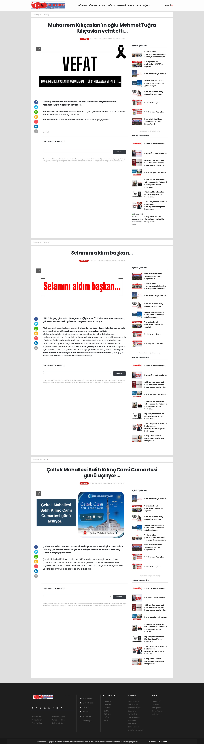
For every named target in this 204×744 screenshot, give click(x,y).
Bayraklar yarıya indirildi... (155, 74)
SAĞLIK (131, 5)
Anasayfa (37, 14)
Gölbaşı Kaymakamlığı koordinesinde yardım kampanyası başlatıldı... (155, 163)
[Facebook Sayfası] (33, 708)
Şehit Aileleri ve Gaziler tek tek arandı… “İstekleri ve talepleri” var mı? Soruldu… (155, 183)
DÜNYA (111, 5)
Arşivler (86, 712)
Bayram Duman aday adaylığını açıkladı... (153, 93)
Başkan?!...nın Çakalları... (155, 153)
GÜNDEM (93, 5)
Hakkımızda (36, 717)
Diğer (146, 5)
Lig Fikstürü (132, 714)
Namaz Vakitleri (134, 708)
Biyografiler (156, 708)
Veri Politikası (37, 723)
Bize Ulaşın (86, 721)
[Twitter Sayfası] (37, 708)
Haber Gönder (58, 723)
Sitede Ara (156, 701)
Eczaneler (132, 711)
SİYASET (102, 5)
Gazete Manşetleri (135, 730)
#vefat (46, 132)
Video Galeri (88, 703)
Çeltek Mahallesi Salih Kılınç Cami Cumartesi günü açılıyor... (154, 83)
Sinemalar (132, 720)
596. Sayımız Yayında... (154, 112)
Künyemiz (87, 716)
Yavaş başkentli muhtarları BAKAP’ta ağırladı (153, 64)
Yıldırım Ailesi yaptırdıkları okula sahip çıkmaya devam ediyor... (155, 54)
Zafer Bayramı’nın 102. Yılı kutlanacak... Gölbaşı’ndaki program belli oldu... (155, 205)
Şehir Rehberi (133, 727)
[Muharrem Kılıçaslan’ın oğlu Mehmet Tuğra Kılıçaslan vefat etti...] (80, 70)
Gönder (119, 152)
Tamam (163, 742)
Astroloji (155, 714)
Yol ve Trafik (133, 704)
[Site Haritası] (58, 708)
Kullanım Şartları (58, 717)
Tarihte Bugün (134, 717)
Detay (153, 742)
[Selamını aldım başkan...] (80, 289)
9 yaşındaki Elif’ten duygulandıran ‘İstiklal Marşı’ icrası (154, 219)
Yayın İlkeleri (37, 720)
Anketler (155, 704)
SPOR (138, 5)
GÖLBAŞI (82, 5)
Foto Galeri (88, 698)
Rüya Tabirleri (157, 711)
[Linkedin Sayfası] (50, 708)
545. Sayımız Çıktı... (152, 102)
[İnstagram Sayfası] (41, 708)
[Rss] (54, 708)
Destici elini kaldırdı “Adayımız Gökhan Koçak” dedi (153, 121)
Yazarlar (86, 707)
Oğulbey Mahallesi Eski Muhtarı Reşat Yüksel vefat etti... (154, 194)
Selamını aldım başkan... (155, 144)
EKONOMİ (121, 5)
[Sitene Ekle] (62, 708)
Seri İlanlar (132, 723)
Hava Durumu (133, 701)
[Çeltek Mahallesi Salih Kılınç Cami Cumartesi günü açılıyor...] (80, 514)
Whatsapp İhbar (58, 720)
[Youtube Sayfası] (45, 708)
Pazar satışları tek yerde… (155, 172)
